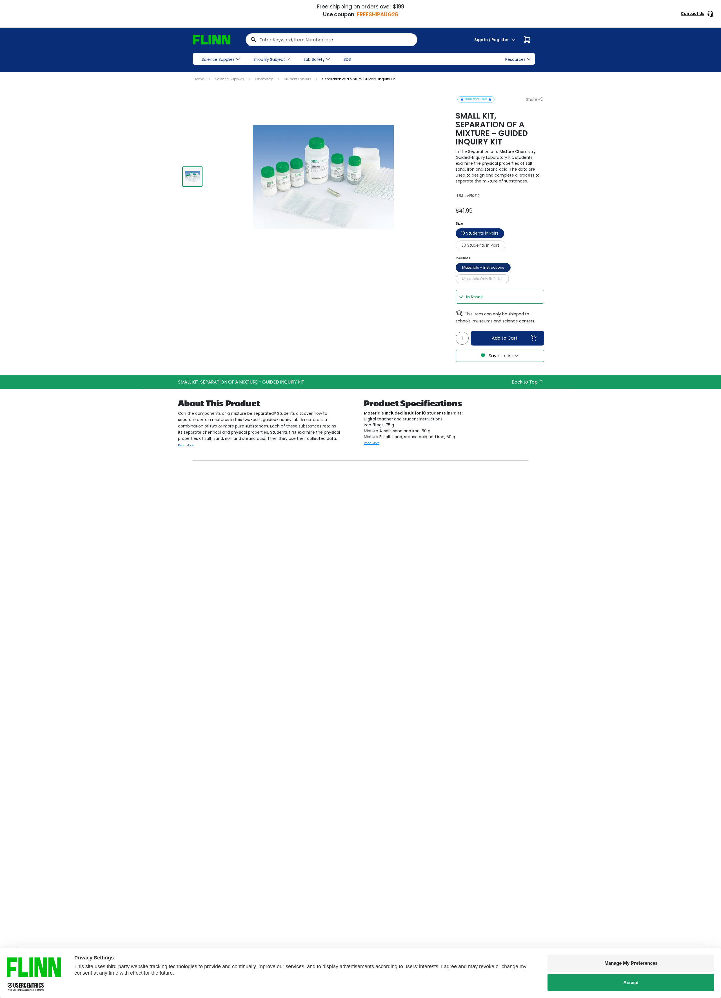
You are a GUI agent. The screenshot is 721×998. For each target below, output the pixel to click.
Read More (185, 445)
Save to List (501, 356)
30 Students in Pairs (480, 245)
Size (459, 223)
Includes (463, 258)
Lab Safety (314, 59)
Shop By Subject (269, 59)
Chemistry (264, 79)
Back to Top (525, 382)
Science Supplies (218, 59)
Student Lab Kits (297, 79)
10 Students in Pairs (480, 233)
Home (199, 79)
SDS (347, 59)
